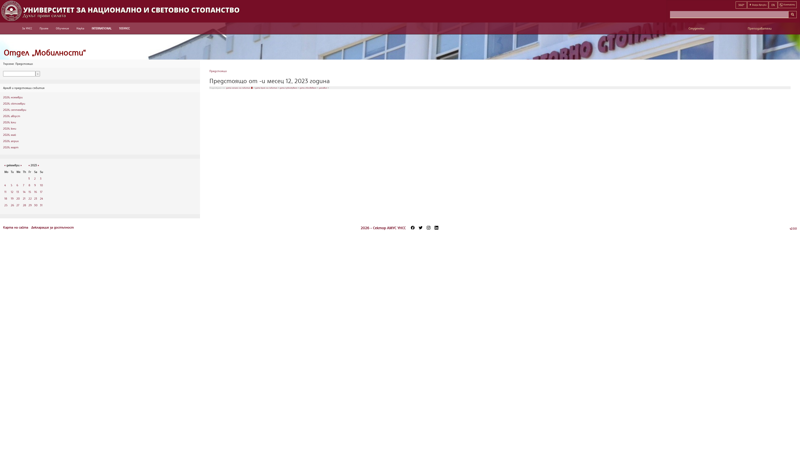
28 (24, 205)
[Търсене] (792, 14)
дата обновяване (308, 87)
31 (41, 205)
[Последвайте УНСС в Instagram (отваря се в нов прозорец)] (428, 227)
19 (12, 198)
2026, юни (9, 128)
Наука (80, 28)
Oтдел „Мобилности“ (45, 52)
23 (35, 198)
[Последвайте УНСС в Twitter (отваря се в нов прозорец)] (420, 227)
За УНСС (27, 28)
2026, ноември (13, 97)
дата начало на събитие (238, 87)
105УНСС (124, 28)
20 (18, 198)
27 (17, 205)
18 (5, 198)
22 (30, 198)
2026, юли (9, 122)
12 (12, 192)
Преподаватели (760, 28)
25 (6, 205)
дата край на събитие (266, 87)
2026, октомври (14, 103)
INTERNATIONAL (102, 28)
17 (41, 192)
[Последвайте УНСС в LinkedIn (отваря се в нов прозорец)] (436, 227)
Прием (44, 28)
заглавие (323, 87)
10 (41, 185)
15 (30, 192)
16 (35, 192)
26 (12, 205)
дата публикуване (289, 87)
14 (24, 192)
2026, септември (14, 109)
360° (741, 5)
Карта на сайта (16, 227)
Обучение (62, 28)
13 (17, 192)
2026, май (9, 134)
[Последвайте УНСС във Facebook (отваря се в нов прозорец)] (412, 227)
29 (30, 205)
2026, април (11, 141)
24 (41, 198)
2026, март (11, 147)
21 (24, 198)
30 (36, 205)
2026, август (11, 116)
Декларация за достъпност (52, 227)
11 (5, 192)
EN (773, 5)
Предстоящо (218, 71)
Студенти (696, 28)
